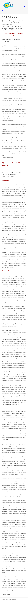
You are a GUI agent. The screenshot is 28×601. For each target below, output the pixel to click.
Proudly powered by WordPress (9, 599)
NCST (4, 10)
